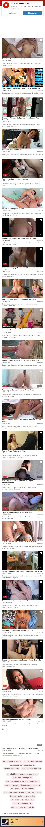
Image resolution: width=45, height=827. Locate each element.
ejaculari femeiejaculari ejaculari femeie (22, 774)
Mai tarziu (12, 13)
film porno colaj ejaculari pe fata (22, 796)
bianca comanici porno (33, 761)
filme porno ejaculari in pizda (22, 807)
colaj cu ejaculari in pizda (22, 803)
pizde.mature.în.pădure (12, 761)
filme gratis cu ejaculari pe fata (22, 789)
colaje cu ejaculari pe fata (22, 778)
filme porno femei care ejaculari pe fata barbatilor (22, 792)
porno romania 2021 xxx (31, 769)
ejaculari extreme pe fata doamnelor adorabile (22, 785)
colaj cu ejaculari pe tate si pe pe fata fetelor (22, 781)
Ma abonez (32, 13)
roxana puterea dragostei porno (22, 765)
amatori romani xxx (11, 769)
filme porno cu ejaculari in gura (22, 800)
